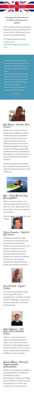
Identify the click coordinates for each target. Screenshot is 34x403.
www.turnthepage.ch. (18, 386)
